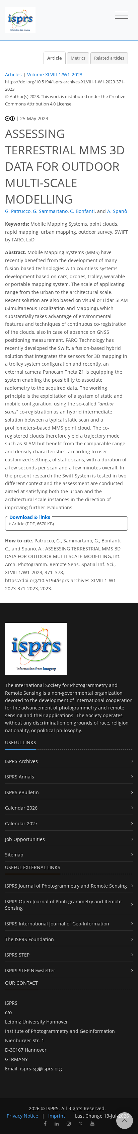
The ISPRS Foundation (29, 939)
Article (54, 58)
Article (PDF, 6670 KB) (33, 524)
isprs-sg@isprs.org (41, 1068)
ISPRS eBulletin (22, 792)
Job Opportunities (25, 839)
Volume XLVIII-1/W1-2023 (54, 74)
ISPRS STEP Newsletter (30, 970)
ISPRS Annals (19, 776)
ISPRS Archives (21, 761)
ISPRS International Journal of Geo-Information (57, 923)
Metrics (78, 58)
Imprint (56, 1116)
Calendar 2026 (21, 808)
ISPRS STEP (17, 955)
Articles (13, 74)
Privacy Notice (22, 1116)
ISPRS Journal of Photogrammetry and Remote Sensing (66, 886)
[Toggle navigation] (121, 16)
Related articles (109, 58)
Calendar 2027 (21, 823)
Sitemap (14, 854)
